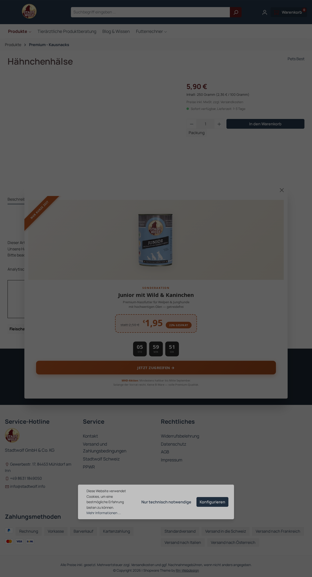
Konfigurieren (212, 502)
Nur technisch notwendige (166, 502)
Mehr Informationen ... (104, 512)
